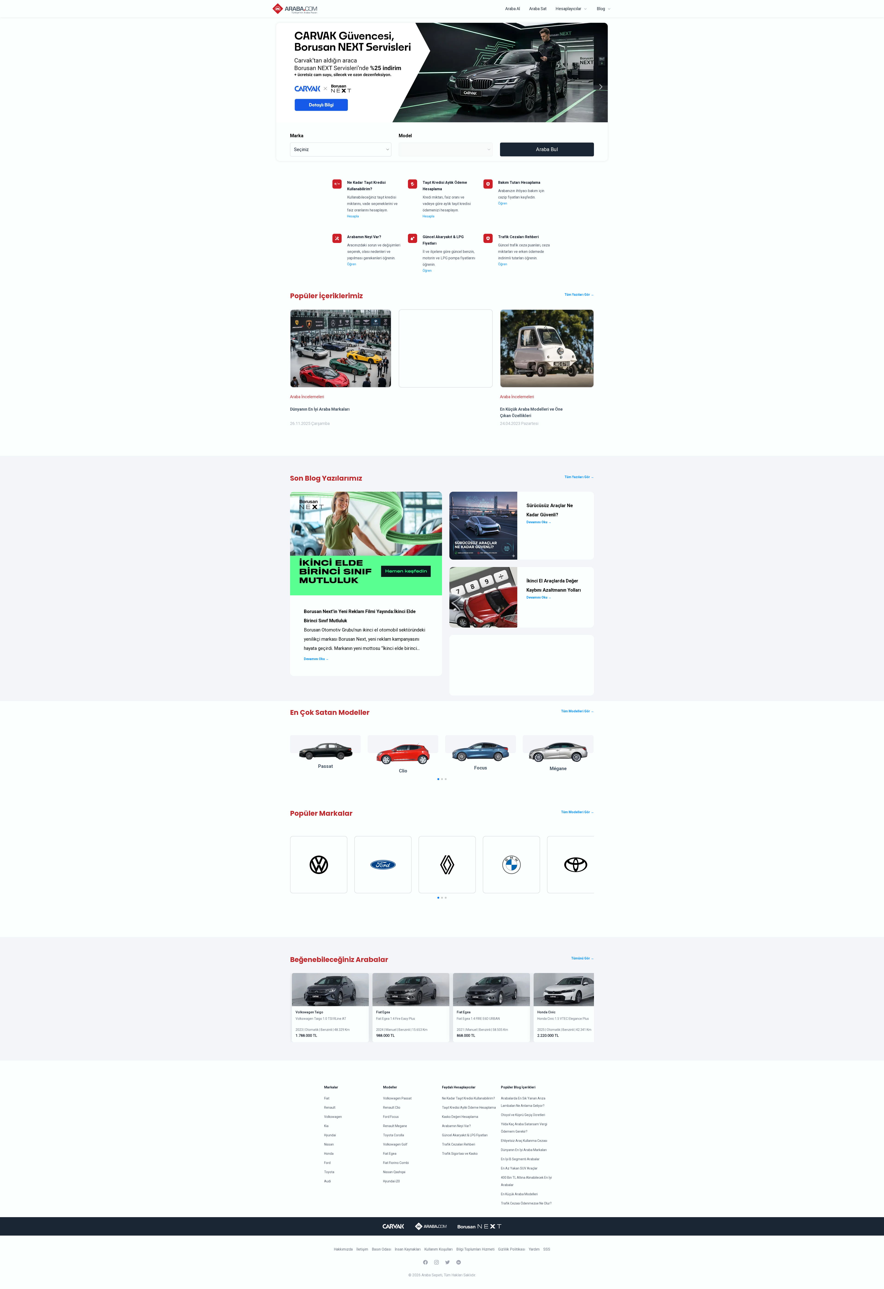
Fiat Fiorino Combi (396, 1163)
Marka (296, 135)
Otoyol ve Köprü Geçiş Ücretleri (523, 1115)
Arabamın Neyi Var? (456, 1126)
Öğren (502, 203)
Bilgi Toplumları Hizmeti (475, 1249)
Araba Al (512, 8)
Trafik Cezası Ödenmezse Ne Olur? (526, 1203)
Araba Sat (538, 8)
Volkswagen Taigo (309, 1012)
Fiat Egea (383, 1012)
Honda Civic (546, 1012)
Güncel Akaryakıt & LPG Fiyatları (465, 1135)
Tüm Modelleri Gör (577, 711)
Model (405, 135)
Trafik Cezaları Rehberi (458, 1144)
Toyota (329, 1172)
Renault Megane (395, 1126)
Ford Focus (391, 1117)
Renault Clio (391, 1107)
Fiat (326, 1098)
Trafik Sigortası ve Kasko (460, 1153)
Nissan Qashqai (394, 1172)
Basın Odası (381, 1249)
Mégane (558, 768)
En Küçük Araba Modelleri (519, 1194)
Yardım (534, 1249)
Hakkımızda (343, 1249)
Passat (325, 766)
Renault (329, 1107)
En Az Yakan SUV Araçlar (519, 1168)
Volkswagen (333, 1117)
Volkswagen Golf (395, 1144)
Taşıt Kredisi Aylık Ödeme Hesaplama (469, 1107)
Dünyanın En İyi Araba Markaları (524, 1150)
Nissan (329, 1144)
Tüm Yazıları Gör (579, 294)
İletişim (362, 1249)
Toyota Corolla (393, 1135)
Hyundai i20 (391, 1181)
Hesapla (353, 216)
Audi (327, 1181)
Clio (403, 771)
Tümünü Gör (582, 958)
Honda (329, 1153)
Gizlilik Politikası (511, 1249)
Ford (327, 1163)
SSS (546, 1249)
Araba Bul (547, 149)
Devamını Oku (316, 659)
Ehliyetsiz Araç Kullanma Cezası (524, 1141)
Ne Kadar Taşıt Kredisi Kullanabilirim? (468, 1098)
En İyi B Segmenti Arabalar (520, 1159)
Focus (480, 768)
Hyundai (330, 1135)
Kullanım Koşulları (438, 1249)
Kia (326, 1126)
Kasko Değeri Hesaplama (460, 1117)
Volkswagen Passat (397, 1098)
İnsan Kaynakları (408, 1249)
